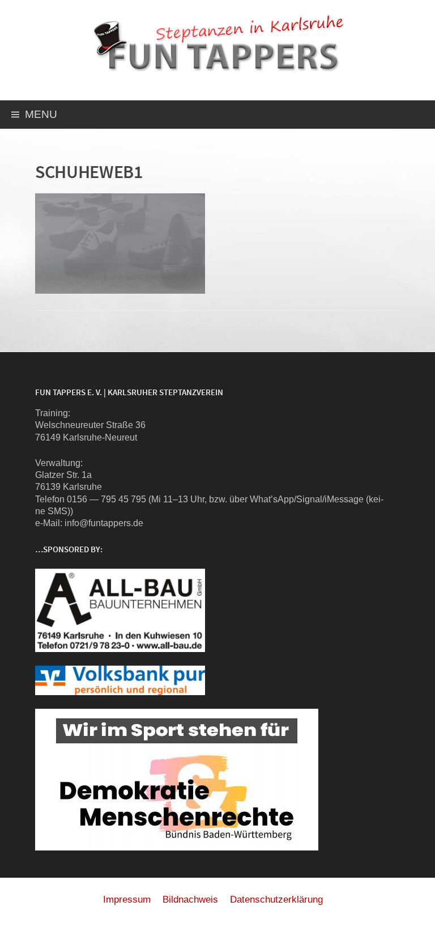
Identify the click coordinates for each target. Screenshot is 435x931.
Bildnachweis (190, 899)
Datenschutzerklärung (276, 899)
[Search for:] (414, 116)
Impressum (127, 899)
